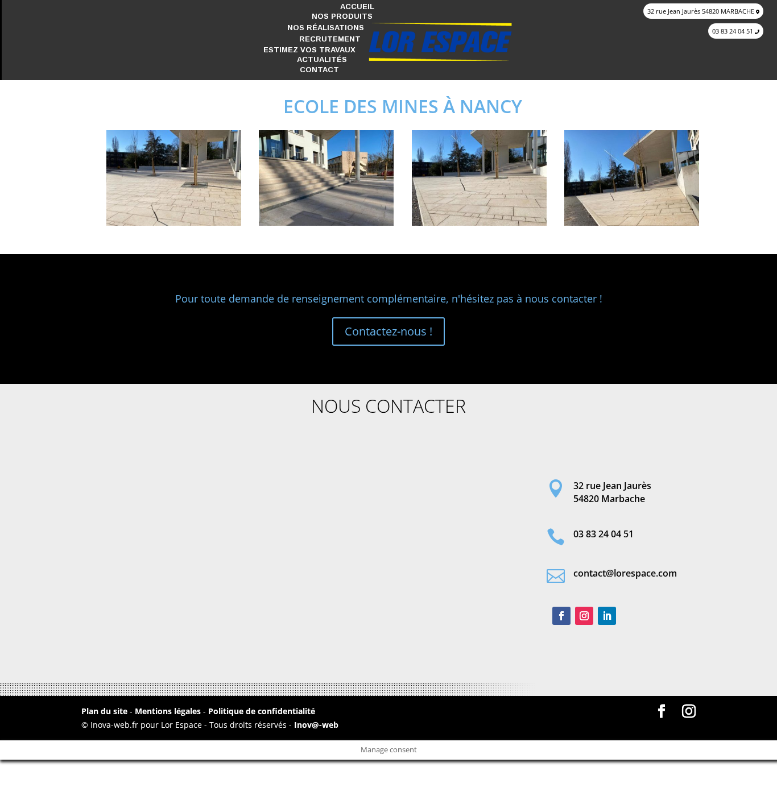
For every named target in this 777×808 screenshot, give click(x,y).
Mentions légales (169, 711)
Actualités (322, 59)
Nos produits (342, 16)
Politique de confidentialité (261, 711)
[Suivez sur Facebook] (561, 616)
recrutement (330, 39)
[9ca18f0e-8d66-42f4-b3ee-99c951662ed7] (173, 225)
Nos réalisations (325, 27)
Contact (319, 69)
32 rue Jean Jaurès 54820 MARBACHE (701, 11)
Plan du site (104, 711)
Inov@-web (316, 724)
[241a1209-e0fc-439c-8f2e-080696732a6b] (479, 225)
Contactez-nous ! (388, 331)
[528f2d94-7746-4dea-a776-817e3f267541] (631, 225)
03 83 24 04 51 (733, 31)
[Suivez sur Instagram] (584, 616)
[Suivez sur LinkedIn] (607, 616)
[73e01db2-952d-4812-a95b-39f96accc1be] (326, 225)
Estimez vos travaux (309, 49)
